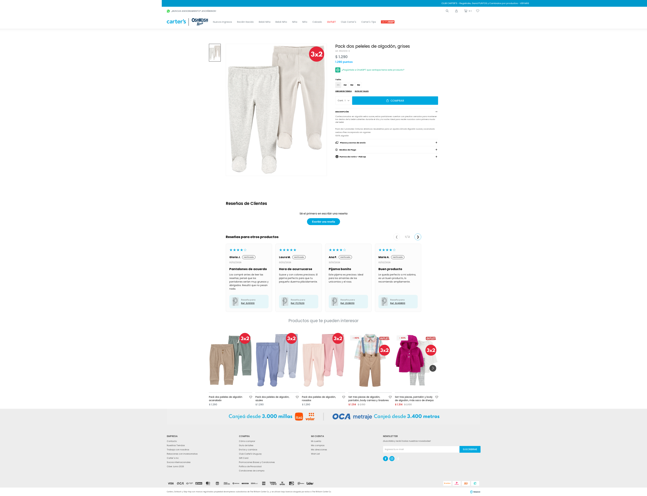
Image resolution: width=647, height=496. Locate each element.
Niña (294, 22)
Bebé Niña (264, 22)
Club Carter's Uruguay (250, 453)
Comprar (397, 101)
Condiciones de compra (251, 470)
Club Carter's (348, 22)
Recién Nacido (245, 22)
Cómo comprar (247, 441)
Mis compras (318, 445)
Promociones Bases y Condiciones (257, 462)
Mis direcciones (319, 449)
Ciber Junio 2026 (175, 466)
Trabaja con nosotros (178, 449)
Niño (304, 22)
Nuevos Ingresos (222, 22)
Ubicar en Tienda (343, 91)
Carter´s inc (173, 458)
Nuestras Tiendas (176, 445)
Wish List (315, 453)
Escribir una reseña (323, 221)
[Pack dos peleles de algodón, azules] (277, 360)
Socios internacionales (179, 462)
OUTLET (331, 22)
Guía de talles (362, 91)
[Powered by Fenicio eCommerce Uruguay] (475, 491)
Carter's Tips (368, 22)
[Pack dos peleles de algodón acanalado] (230, 360)
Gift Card (243, 458)
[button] (447, 11)
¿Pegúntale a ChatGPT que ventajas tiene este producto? (373, 69)
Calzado (317, 22)
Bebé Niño (281, 22)
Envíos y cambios (248, 449)
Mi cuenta (316, 441)
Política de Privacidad (250, 466)
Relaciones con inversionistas (182, 453)
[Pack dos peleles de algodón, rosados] (323, 360)
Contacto (172, 441)
